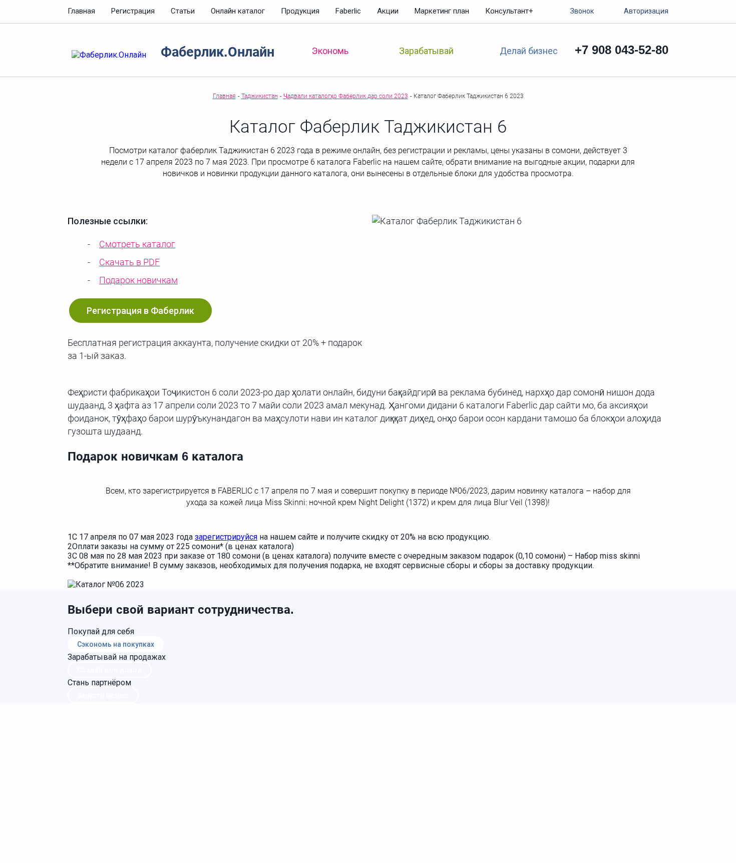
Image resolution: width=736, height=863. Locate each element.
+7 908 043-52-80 (621, 50)
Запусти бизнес (103, 695)
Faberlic (348, 11)
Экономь (330, 51)
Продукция (300, 11)
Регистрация (133, 11)
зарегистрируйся (226, 537)
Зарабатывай (426, 51)
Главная (81, 11)
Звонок (582, 11)
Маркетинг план (442, 11)
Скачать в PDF (129, 262)
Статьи (183, 11)
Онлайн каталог (238, 11)
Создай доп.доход (109, 670)
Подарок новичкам (138, 280)
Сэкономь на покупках (115, 644)
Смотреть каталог (137, 244)
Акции (388, 11)
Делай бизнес (528, 50)
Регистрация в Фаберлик (140, 310)
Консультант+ (509, 11)
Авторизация (646, 11)
